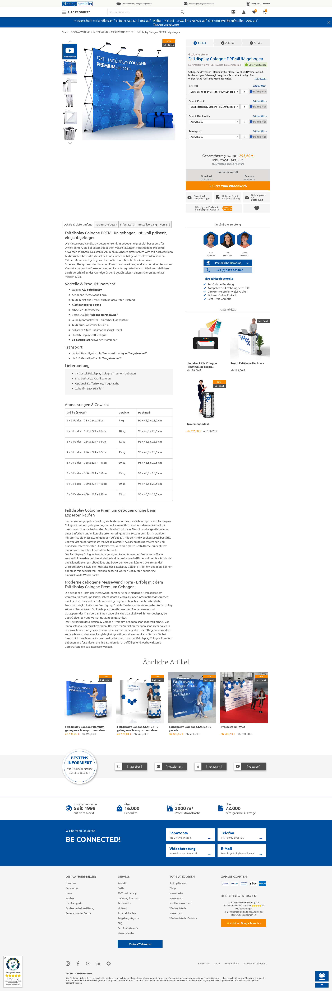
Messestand (175, 913)
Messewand (175, 898)
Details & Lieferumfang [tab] (78, 224)
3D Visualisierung (127, 893)
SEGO (180, 20)
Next (70, 142)
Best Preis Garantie (128, 928)
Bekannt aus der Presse (78, 913)
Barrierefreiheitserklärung (80, 908)
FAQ (120, 923)
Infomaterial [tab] (127, 224)
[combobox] (146, 12)
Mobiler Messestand (180, 903)
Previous (70, 42)
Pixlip (157, 20)
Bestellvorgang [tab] (147, 224)
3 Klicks (228, 186)
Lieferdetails (234, 64)
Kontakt (122, 883)
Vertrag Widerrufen (140, 943)
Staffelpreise (259, 91)
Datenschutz (232, 963)
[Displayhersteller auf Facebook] (78, 963)
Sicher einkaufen (127, 913)
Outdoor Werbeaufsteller (226, 20)
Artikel (200, 43)
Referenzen (72, 888)
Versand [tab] (165, 224)
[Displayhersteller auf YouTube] (88, 963)
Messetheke (176, 893)
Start (65, 32)
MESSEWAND (100, 32)
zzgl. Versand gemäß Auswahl (228, 163)
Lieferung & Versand (128, 898)
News (69, 893)
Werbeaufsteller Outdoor (183, 918)
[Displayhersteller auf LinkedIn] (98, 963)
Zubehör (228, 43)
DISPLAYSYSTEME (80, 32)
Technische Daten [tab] (106, 224)
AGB (217, 963)
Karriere (70, 898)
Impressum (204, 963)
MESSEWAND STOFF (122, 32)
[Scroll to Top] (322, 985)
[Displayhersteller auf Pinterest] (109, 963)
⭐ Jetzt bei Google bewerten (244, 923)
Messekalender (126, 933)
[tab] (228, 89)
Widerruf (122, 908)
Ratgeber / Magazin (128, 918)
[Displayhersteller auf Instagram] (68, 963)
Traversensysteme (166, 24)
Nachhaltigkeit (74, 903)
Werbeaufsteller (178, 908)
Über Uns (71, 883)
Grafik (121, 888)
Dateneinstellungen (255, 963)
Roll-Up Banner (177, 883)
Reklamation (124, 903)
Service (256, 43)
